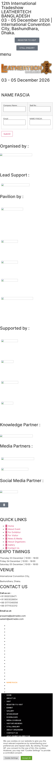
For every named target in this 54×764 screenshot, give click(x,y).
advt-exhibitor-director (18, 667)
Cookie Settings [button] (11, 758)
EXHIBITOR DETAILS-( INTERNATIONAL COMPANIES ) (27, 686)
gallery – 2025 (13, 692)
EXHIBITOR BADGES (15, 670)
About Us (11, 629)
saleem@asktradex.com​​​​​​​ (12, 619)
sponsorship (12, 645)
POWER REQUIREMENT (16, 679)
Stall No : (33, 105)
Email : (6, 119)
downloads (12, 648)
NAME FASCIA (12, 682)
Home (9, 626)
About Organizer (15, 660)
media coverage (14, 651)
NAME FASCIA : (36, 119)
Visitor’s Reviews (14, 654)
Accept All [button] (26, 758)
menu (5, 54)
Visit (9, 632)
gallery (10, 641)
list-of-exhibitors (15, 689)
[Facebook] (3, 508)
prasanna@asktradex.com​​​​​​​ (13, 615)
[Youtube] (17, 508)
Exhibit (10, 638)
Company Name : (10, 105)
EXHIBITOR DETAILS (15, 673)
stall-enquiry (13, 657)
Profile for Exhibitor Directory (21, 676)
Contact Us (12, 664)
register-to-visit (15, 635)
